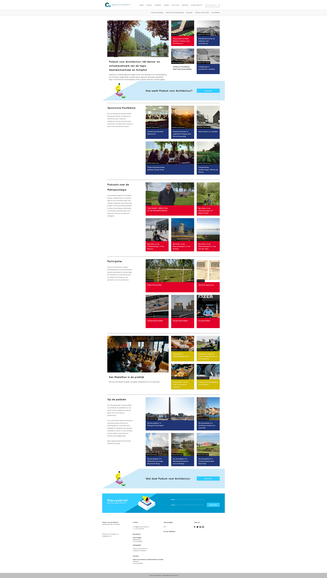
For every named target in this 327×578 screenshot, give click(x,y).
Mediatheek (158, 5)
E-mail (173, 505)
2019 (165, 527)
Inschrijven (213, 505)
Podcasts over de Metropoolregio (175, 12)
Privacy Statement (169, 531)
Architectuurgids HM (196, 5)
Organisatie (185, 5)
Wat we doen (175, 5)
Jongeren (166, 5)
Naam (173, 499)
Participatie (189, 12)
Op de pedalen (216, 12)
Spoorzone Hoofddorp (157, 12)
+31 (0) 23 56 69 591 (139, 528)
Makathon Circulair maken (202, 12)
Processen (149, 5)
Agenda (141, 5)
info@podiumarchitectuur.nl (141, 527)
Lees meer (208, 90)
